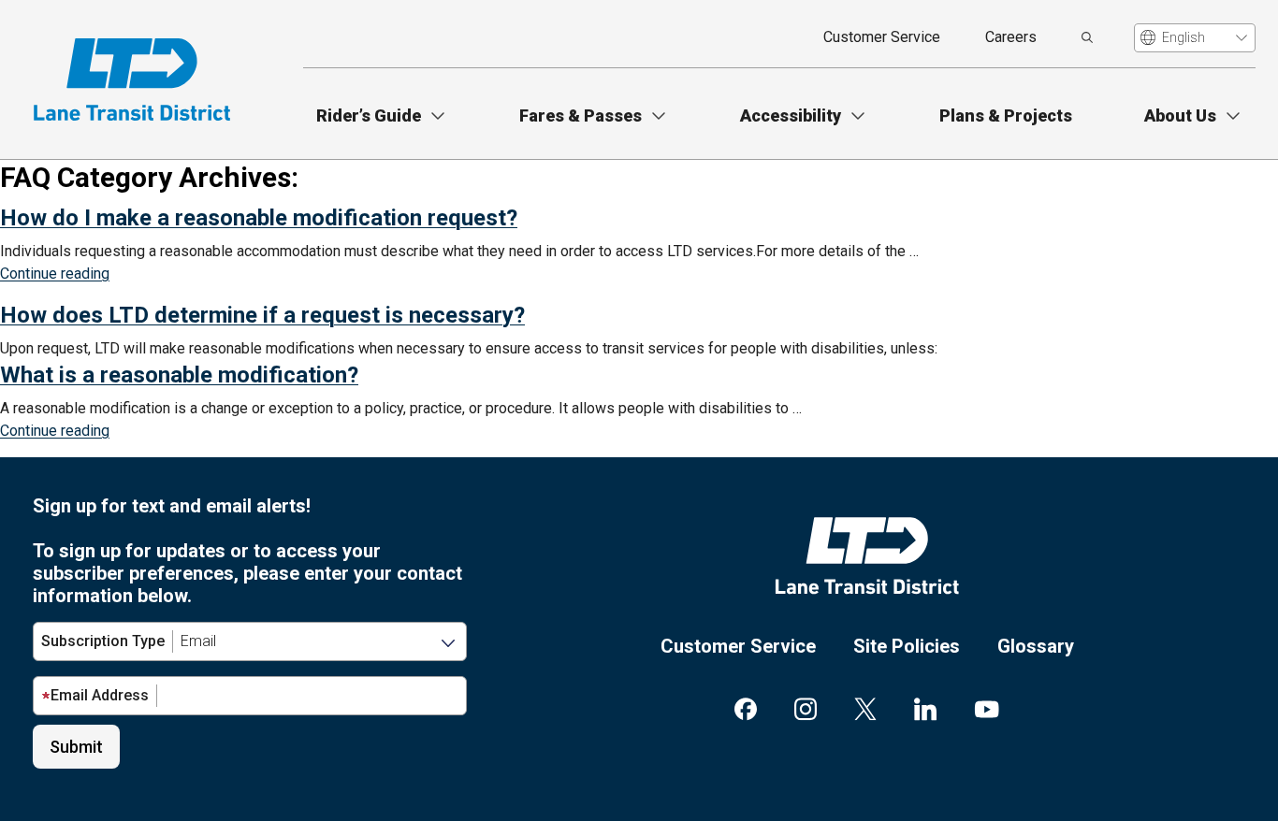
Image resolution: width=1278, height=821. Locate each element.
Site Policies (906, 646)
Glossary (1035, 646)
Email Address (100, 695)
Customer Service (881, 37)
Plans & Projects (1005, 115)
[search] (1087, 37)
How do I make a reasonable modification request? (258, 218)
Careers (1011, 37)
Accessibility (790, 115)
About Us (1180, 115)
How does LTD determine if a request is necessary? (262, 315)
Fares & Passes (580, 115)
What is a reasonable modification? (179, 375)
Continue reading (54, 273)
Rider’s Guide (368, 115)
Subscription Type (103, 641)
